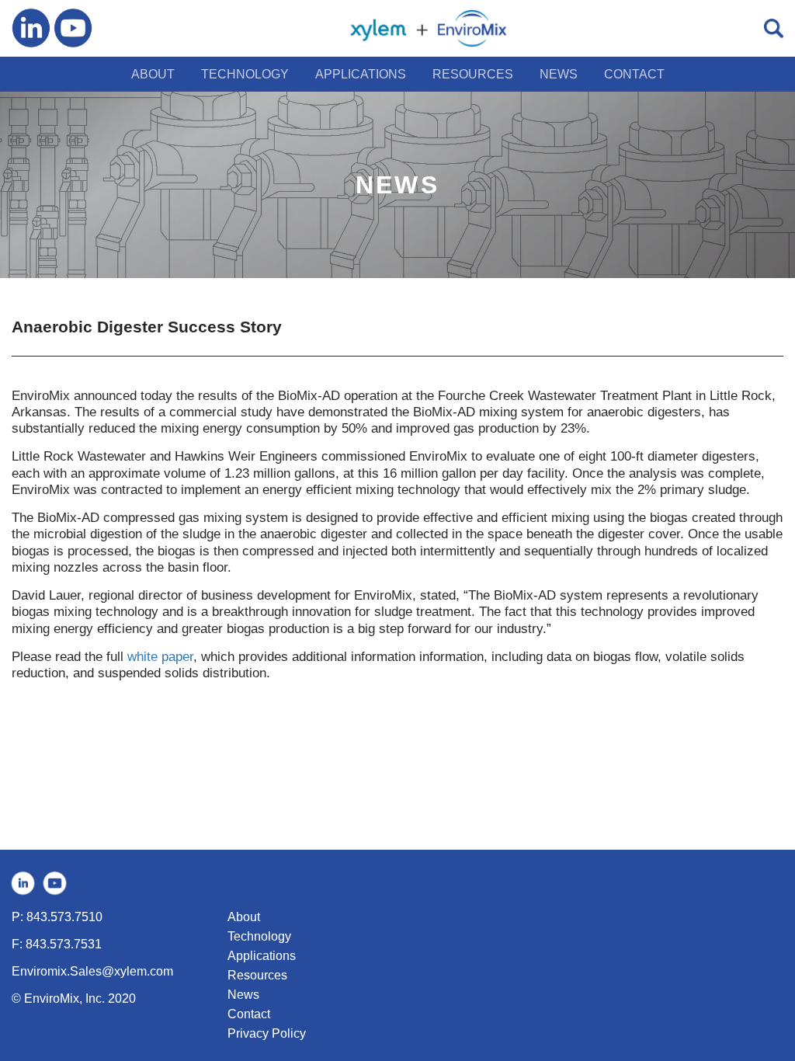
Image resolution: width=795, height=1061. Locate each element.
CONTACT (634, 74)
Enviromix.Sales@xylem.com (92, 971)
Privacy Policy (266, 1033)
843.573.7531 (64, 944)
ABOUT (153, 74)
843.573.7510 (64, 917)
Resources (257, 975)
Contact (248, 1014)
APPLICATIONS (360, 74)
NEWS (559, 74)
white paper (160, 656)
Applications (261, 955)
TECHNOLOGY (245, 74)
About (243, 917)
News (243, 994)
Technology (259, 936)
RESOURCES (472, 74)
